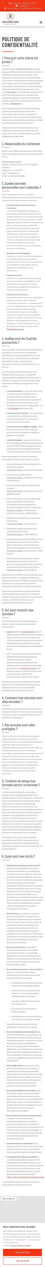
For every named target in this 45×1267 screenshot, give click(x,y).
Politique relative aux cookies (20, 1245)
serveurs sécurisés (28, 668)
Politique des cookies (15, 329)
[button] (41, 22)
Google (9, 631)
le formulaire (14, 408)
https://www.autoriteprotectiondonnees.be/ (25, 1177)
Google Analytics (28, 631)
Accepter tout (22, 1252)
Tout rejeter (22, 1261)
